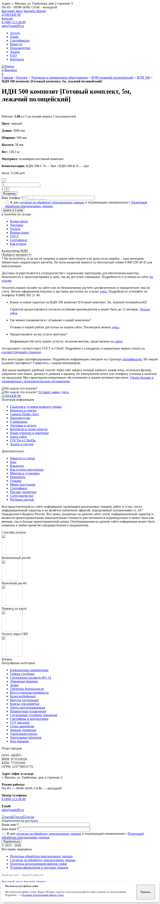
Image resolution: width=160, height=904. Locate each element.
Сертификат (18, 240)
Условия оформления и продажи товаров (39, 867)
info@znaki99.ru (13, 26)
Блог (13, 462)
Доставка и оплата (23, 425)
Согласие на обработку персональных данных (43, 860)
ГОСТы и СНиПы (23, 440)
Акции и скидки (22, 444)
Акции (15, 51)
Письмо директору (23, 492)
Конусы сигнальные (24, 700)
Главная (7, 77)
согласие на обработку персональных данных (52, 202)
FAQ (13, 55)
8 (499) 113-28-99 (14, 22)
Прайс (14, 36)
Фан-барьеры (19, 741)
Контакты (17, 59)
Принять (145, 892)
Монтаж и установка (25, 473)
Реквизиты (17, 477)
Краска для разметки (24, 704)
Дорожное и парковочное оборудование (59, 77)
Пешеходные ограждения (28, 711)
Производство (20, 48)
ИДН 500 (143, 77)
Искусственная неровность (29, 692)
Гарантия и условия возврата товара (35, 406)
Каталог (7, 18)
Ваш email (10, 829)
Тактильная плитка (23, 733)
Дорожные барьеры (24, 681)
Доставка (16, 225)
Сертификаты (20, 40)
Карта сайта (18, 436)
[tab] (84, 221)
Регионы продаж (22, 499)
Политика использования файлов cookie (38, 864)
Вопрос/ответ (19, 232)
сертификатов (132, 359)
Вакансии (17, 466)
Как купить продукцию (27, 469)
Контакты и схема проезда (29, 429)
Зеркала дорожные (23, 730)
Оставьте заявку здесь (53, 392)
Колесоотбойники (23, 696)
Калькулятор (19, 221)
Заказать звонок (34, 11)
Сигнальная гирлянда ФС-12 (30, 677)
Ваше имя (10, 824)
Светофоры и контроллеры (29, 718)
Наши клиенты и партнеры (29, 433)
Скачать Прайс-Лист (24, 414)
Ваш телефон (12, 198)
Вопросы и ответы (23, 410)
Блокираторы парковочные (29, 670)
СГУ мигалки (19, 722)
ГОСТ (14, 236)
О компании (19, 421)
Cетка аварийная (22, 726)
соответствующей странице (21, 352)
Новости (16, 44)
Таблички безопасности (27, 689)
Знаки (14, 685)
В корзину (9, 193)
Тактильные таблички (25, 737)
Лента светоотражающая (27, 707)
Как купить (18, 244)
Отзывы (15, 480)
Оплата (15, 229)
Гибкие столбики (22, 674)
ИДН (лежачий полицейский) (112, 77)
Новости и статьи (22, 458)
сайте (118, 341)
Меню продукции (22, 484)
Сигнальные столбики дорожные (33, 715)
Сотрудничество (21, 495)
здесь (103, 291)
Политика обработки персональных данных (41, 856)
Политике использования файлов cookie (43, 895)
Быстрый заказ (12, 11)
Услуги (15, 33)
